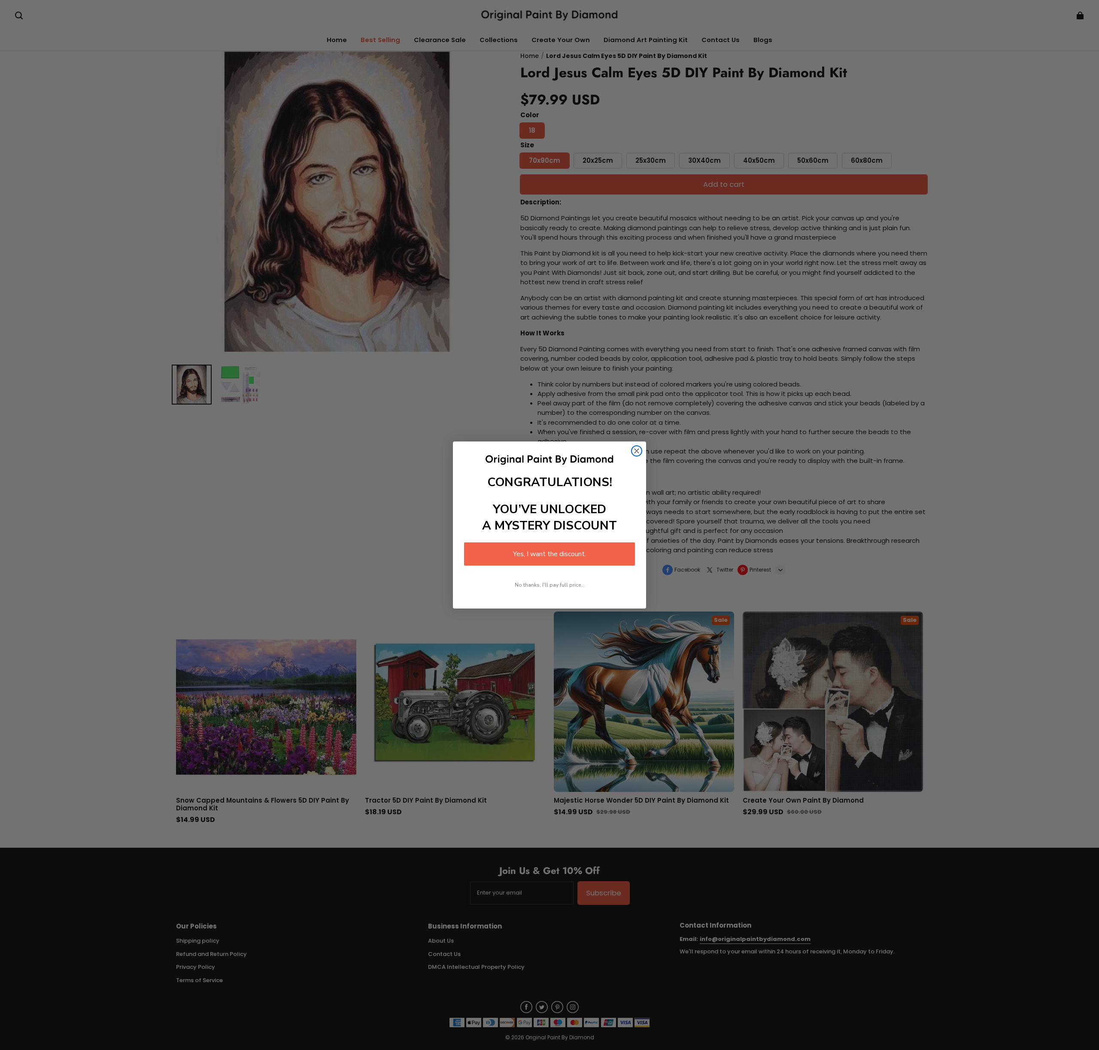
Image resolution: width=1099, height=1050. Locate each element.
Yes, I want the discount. (549, 554)
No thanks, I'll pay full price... (550, 584)
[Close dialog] (636, 451)
